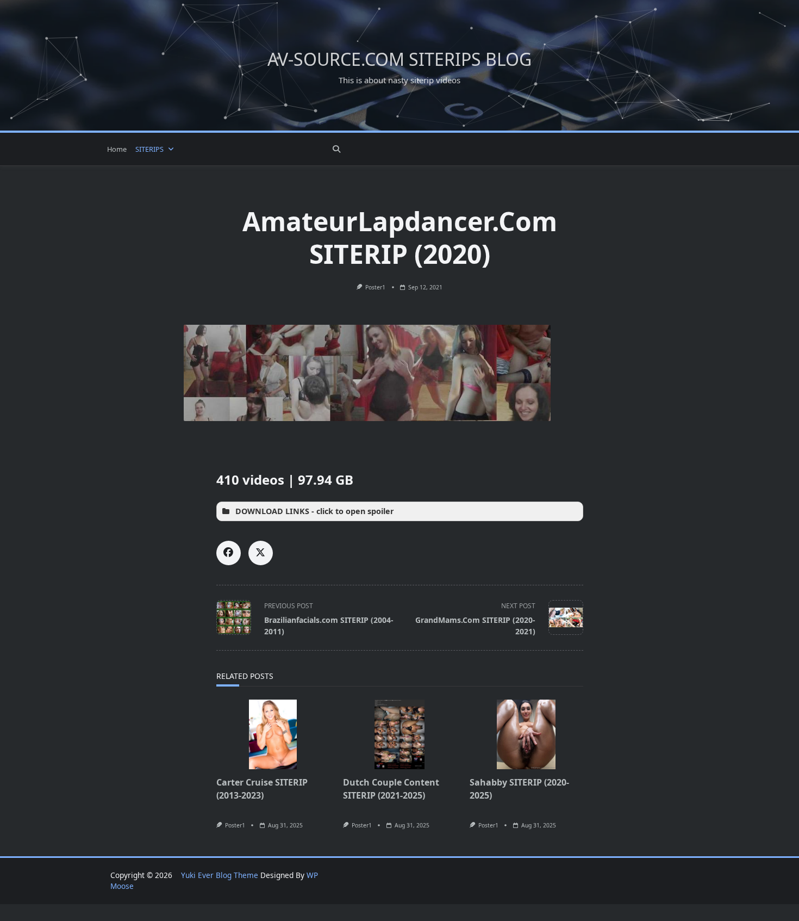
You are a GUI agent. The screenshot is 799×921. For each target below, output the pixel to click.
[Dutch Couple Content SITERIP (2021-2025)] (400, 734)
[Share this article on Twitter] (260, 553)
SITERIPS (149, 149)
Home (117, 149)
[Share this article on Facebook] (228, 553)
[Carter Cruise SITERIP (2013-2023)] (273, 734)
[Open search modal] (336, 149)
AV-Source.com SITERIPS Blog (399, 59)
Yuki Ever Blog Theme (219, 875)
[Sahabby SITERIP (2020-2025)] (526, 734)
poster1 (375, 287)
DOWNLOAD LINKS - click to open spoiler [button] (314, 511)
